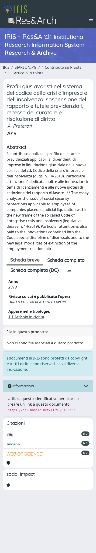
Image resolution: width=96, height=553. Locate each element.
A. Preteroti (19, 126)
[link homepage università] (33, 19)
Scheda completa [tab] (66, 260)
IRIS (6, 67)
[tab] (69, 270)
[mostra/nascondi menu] (91, 19)
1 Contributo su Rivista (62, 67)
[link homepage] (17, 8)
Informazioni (22, 385)
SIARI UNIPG (26, 67)
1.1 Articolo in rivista (26, 72)
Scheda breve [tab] (25, 260)
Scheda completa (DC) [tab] (34, 270)
